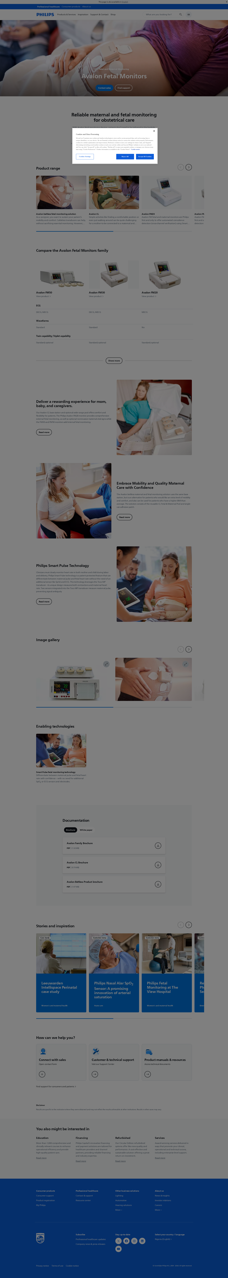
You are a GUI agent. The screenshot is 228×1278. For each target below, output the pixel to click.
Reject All (125, 156)
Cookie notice (135, 149)
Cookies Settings (85, 156)
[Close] (154, 131)
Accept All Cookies (144, 156)
